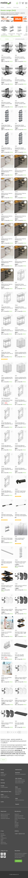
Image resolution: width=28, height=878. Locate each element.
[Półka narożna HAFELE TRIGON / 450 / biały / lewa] (7, 690)
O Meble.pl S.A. (4, 838)
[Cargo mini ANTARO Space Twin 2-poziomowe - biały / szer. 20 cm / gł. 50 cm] (7, 622)
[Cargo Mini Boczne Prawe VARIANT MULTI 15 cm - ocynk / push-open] (20, 390)
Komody (3, 782)
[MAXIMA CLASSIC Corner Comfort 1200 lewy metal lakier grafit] (7, 93)
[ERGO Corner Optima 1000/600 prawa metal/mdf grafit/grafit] (7, 274)
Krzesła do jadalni (4, 787)
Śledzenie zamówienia (5, 814)
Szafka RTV (17, 794)
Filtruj (7, 39)
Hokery (2, 779)
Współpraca (3, 835)
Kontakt (2, 833)
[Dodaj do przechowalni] (11, 43)
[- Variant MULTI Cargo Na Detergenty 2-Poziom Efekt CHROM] (7, 390)
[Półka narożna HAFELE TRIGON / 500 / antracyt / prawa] (7, 713)
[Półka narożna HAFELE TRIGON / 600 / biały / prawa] (7, 600)
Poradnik (16, 824)
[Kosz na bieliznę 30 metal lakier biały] (20, 528)
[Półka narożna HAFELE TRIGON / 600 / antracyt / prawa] (20, 576)
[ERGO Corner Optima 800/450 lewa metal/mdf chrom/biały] (7, 184)
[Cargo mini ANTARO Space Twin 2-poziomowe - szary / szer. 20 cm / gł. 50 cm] (7, 668)
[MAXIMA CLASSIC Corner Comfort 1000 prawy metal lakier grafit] (7, 70)
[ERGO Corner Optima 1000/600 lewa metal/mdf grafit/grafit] (20, 252)
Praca (2, 836)
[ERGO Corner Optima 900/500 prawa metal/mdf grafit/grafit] (20, 206)
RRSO (11, 61)
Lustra (2, 801)
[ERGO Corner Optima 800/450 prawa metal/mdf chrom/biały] (7, 161)
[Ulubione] (20, 3)
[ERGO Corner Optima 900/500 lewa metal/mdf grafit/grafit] (20, 229)
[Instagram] (5, 854)
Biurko (2, 769)
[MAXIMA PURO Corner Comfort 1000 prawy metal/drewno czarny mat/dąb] (7, 576)
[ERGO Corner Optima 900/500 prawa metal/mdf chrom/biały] (7, 206)
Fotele (2, 772)
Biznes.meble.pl (4, 843)
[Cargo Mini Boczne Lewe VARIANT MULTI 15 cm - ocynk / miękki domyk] (20, 413)
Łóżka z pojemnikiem (5, 797)
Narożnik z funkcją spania (20, 774)
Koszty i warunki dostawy (20, 818)
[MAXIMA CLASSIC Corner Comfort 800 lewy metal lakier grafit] (7, 47)
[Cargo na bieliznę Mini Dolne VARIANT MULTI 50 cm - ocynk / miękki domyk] (20, 368)
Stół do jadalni (18, 788)
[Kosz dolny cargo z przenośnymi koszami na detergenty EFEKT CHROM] (7, 645)
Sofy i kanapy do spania (20, 781)
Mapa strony (3, 842)
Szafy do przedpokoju (19, 799)
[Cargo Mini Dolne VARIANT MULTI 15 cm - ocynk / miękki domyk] (20, 274)
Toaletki (17, 804)
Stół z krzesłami (18, 791)
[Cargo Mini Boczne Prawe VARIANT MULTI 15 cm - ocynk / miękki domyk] (7, 413)
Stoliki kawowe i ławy (6, 791)
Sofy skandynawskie (19, 782)
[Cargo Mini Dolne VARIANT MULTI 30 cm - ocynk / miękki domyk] (7, 320)
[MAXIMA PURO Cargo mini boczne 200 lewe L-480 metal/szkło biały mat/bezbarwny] (7, 528)
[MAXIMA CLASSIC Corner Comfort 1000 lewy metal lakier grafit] (20, 70)
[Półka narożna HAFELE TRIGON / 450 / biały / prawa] (20, 690)
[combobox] (21, 39)
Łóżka (2, 794)
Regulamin (17, 814)
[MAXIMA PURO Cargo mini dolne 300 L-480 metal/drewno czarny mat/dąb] (20, 622)
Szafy (16, 798)
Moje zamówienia (4, 815)
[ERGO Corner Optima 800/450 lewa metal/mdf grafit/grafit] (20, 184)
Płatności (16, 822)
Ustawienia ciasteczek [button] (5, 818)
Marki (2, 840)
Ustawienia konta (4, 816)
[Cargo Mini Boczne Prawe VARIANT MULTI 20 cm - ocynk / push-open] (7, 458)
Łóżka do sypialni (4, 796)
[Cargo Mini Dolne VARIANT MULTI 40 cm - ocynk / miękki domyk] (7, 343)
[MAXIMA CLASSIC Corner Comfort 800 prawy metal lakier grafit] (20, 47)
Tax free (16, 826)
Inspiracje (17, 825)
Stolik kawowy (18, 792)
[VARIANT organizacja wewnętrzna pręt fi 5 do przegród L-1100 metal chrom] (7, 552)
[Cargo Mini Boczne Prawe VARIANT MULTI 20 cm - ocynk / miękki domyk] (20, 458)
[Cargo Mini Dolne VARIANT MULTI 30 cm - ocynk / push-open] (20, 297)
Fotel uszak (3, 775)
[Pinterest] (2, 857)
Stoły (16, 787)
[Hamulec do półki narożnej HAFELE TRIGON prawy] (20, 713)
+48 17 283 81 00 (20, 833)
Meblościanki (18, 769)
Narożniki (17, 772)
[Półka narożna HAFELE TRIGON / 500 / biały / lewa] (20, 668)
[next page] (19, 732)
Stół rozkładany (18, 789)
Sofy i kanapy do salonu (20, 779)
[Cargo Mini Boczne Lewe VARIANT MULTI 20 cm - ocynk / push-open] (20, 436)
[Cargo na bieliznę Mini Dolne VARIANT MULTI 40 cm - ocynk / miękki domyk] (7, 368)
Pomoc (16, 819)
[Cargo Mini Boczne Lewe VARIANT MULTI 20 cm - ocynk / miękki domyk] (7, 481)
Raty (16, 821)
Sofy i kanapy (18, 778)
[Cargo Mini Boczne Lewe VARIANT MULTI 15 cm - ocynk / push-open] (7, 436)
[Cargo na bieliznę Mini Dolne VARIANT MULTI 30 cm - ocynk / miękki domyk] (20, 343)
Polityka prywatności (19, 815)
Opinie (2, 839)
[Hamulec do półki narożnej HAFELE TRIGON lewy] (20, 645)
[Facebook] (2, 854)
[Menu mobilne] (26, 3)
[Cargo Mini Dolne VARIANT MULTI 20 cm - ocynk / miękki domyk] (7, 297)
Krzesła (2, 785)
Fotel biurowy (3, 774)
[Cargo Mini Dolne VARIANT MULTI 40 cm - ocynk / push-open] (20, 320)
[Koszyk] (23, 3)
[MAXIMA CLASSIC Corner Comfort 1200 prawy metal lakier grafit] (20, 93)
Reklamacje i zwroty (19, 816)
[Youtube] (5, 857)
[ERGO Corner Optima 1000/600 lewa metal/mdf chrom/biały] (7, 252)
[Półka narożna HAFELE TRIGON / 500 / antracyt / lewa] (20, 600)
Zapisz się (18, 860)
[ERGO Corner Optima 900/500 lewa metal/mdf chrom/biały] (7, 229)
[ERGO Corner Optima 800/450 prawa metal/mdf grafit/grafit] (20, 161)
